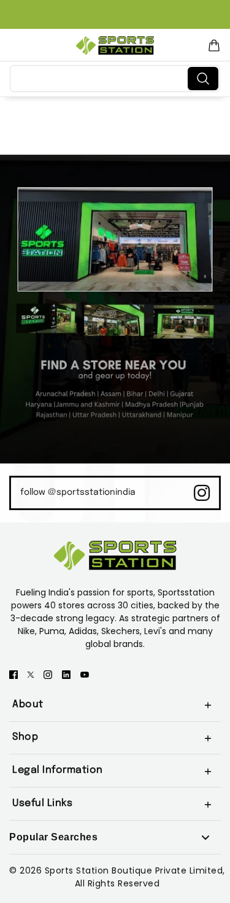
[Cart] (214, 45)
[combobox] (101, 78)
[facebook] (13, 673)
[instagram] (48, 673)
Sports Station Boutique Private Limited (134, 870)
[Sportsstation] (115, 45)
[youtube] (84, 673)
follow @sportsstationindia (78, 492)
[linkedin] (66, 673)
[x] (31, 673)
